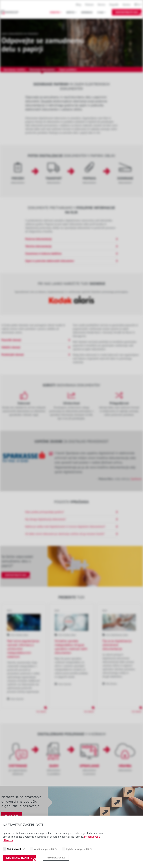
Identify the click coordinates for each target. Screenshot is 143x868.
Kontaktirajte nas (126, 12)
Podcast (89, 4)
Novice (101, 4)
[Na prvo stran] (11, 12)
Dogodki (114, 4)
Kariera (126, 4)
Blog (78, 4)
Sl (138, 4)
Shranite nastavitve (56, 858)
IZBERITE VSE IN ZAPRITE (19, 857)
